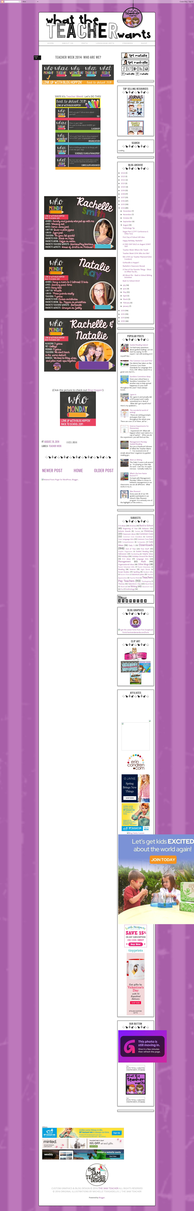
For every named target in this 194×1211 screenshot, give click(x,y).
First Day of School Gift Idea (134, 237)
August (126, 225)
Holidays (124, 556)
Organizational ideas (126, 564)
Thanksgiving (146, 581)
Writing (133, 586)
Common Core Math (145, 539)
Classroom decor (129, 534)
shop (144, 43)
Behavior (145, 528)
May (125, 292)
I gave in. (133, 394)
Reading (121, 569)
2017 (123, 197)
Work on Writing (136, 460)
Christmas (148, 531)
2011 (123, 318)
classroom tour (147, 587)
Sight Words (145, 569)
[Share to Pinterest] (76, 442)
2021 (123, 183)
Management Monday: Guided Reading (138, 443)
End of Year (131, 549)
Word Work (149, 584)
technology (130, 589)
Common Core (146, 533)
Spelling (136, 572)
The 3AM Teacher (108, 1188)
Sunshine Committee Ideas (140, 376)
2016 (123, 201)
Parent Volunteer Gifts (126, 567)
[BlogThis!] (70, 442)
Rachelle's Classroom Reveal (134, 266)
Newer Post (52, 470)
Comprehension (128, 542)
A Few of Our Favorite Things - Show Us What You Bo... (137, 270)
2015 (123, 204)
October (126, 218)
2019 (123, 190)
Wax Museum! (135, 491)
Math (143, 561)
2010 (123, 321)
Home (50, 43)
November (127, 214)
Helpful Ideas (147, 554)
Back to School (146, 525)
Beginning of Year (130, 528)
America (132, 526)
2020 (123, 187)
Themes (121, 584)
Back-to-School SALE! (131, 281)
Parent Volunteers (144, 567)
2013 (123, 311)
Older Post (104, 470)
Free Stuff (145, 549)
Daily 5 (131, 545)
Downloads (146, 545)
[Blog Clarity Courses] (135, 833)
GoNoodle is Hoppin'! (131, 262)
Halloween (122, 554)
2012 (123, 314)
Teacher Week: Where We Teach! (135, 250)
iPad (121, 589)
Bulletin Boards (124, 531)
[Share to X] (72, 442)
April (125, 296)
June (125, 289)
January (126, 306)
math (85, 43)
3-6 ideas (121, 526)
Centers (137, 531)
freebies (127, 43)
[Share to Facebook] (74, 442)
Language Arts (142, 559)
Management (124, 561)
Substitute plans (138, 574)
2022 (123, 180)
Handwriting (135, 554)
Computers (141, 542)
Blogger (102, 1198)
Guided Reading (142, 551)
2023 (123, 176)
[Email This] (67, 442)
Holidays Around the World (142, 556)
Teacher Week (74, 96)
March (125, 299)
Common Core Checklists (132, 537)
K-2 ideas (126, 559)
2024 (123, 173)
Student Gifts (148, 572)
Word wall (124, 587)
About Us (67, 43)
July (124, 285)
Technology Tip (129, 228)
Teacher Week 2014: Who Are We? (136, 253)
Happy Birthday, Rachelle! (132, 241)
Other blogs (143, 564)
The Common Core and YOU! (141, 361)
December (127, 211)
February (126, 303)
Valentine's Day (134, 584)
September (127, 221)
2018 (123, 194)
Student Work (124, 574)
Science (133, 569)
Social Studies (123, 572)
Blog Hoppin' (95, 390)
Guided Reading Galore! (139, 345)
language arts (105, 43)
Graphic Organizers (125, 551)
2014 (123, 208)
